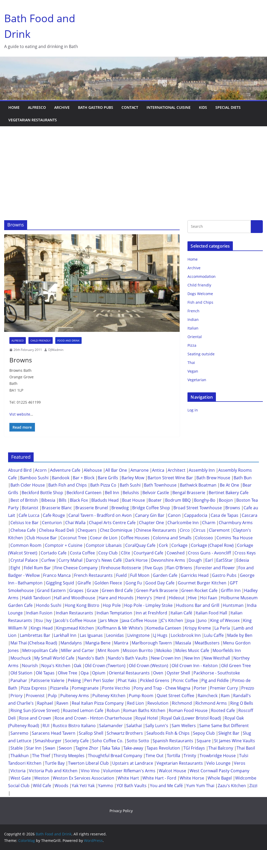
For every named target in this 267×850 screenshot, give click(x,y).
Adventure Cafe (65, 470)
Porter (200, 688)
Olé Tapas (45, 673)
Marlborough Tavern (152, 643)
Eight (15, 568)
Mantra (121, 643)
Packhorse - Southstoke (216, 673)
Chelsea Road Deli (56, 530)
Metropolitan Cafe (40, 650)
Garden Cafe (165, 575)
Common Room (25, 545)
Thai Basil (245, 748)
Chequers (86, 530)
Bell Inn (112, 492)
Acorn (41, 470)
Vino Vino (90, 771)
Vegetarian (196, 379)
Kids (203, 107)
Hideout (177, 598)
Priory (16, 695)
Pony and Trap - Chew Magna (162, 688)
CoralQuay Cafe (140, 545)
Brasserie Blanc (57, 508)
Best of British (24, 500)
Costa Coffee (82, 553)
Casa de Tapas (224, 515)
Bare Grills (108, 478)
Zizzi (253, 785)
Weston (41, 778)
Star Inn (33, 748)
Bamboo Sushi (34, 478)
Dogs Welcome (200, 293)
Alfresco (37, 107)
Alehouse (93, 470)
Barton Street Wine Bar (170, 478)
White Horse (192, 778)
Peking (74, 680)
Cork (163, 545)
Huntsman (233, 605)
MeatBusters (207, 643)
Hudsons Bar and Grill (197, 605)
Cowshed (176, 553)
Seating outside (201, 353)
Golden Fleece (108, 583)
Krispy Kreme (198, 628)
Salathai (134, 725)
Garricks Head (195, 575)
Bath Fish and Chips (67, 485)
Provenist (35, 695)
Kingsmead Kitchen (75, 628)
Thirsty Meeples (68, 755)
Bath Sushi (130, 485)
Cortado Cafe (53, 553)
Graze (92, 590)
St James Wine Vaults (234, 741)
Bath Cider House (27, 485)
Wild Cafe (42, 785)
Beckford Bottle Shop (42, 492)
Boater (155, 500)
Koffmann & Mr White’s (120, 628)
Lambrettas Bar (35, 635)
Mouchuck (20, 658)
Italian (192, 328)
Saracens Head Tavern (53, 733)
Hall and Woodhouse (74, 598)
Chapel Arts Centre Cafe (112, 522)
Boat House (133, 500)
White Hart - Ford (159, 778)
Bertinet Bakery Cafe (228, 492)
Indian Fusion (39, 613)
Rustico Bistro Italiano (74, 725)
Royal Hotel (146, 718)
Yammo (105, 785)
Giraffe (84, 583)
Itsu (39, 620)
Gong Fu (133, 583)
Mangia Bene (98, 643)
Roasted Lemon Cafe (83, 710)
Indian (193, 319)
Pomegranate (85, 688)
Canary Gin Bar (150, 515)
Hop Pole (112, 605)
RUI (46, 725)
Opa (85, 673)
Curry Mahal (70, 560)
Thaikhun (19, 755)
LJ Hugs (160, 635)
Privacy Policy (121, 810)
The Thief (41, 755)
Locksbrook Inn (186, 635)
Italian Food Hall (211, 613)
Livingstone (138, 635)
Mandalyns (71, 643)
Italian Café (181, 613)
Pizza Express (34, 688)
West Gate (20, 778)
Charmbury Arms (236, 522)
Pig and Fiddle (215, 680)
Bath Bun (243, 478)
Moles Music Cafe (192, 650)
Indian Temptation (114, 613)
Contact (130, 107)
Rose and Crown (35, 718)
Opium (98, 673)
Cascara (249, 515)
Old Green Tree (236, 665)
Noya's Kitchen (55, 665)
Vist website (19, 414)
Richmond (182, 703)
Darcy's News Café (104, 560)
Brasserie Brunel (91, 508)
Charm (208, 522)
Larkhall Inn (65, 635)
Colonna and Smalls (172, 538)
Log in (192, 410)
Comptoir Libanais (104, 545)
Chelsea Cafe (22, 530)
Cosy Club (108, 553)
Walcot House (172, 771)
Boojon (226, 500)
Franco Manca (57, 575)
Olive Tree (67, 673)
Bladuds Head (105, 500)
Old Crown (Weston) (148, 665)
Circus (199, 530)
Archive (62, 107)
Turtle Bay (55, 763)
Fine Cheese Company (76, 568)
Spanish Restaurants (173, 741)
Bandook (60, 478)
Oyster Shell (178, 673)
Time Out (154, 755)
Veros (239, 763)
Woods (61, 785)
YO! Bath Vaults (132, 785)
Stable (16, 748)
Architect (176, 470)
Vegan (192, 371)
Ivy (48, 620)
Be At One (229, 485)
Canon (174, 515)
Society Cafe (77, 741)
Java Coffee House (139, 620)
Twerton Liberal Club (88, 763)
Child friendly (41, 340)
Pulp (52, 695)
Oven (158, 673)
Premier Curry (224, 688)
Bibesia (48, 500)
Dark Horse (136, 560)
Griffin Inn (231, 590)
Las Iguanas (91, 635)
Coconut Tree (73, 538)
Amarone (139, 470)
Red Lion (135, 703)
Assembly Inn (202, 470)
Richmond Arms (211, 703)
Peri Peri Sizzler (99, 680)
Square (204, 741)
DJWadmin (55, 350)
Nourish (30, 665)
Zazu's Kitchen (232, 785)
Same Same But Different (224, 725)
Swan (50, 748)
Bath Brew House (213, 478)
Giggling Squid (60, 583)
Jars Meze (109, 620)
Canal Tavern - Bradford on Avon (100, 515)
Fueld (121, 575)
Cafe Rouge (54, 515)
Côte (125, 553)
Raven (62, 703)
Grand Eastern (51, 590)
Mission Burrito (138, 650)
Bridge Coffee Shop (151, 508)
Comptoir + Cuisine (63, 545)
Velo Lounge (218, 763)
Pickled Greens (154, 680)
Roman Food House (188, 710)
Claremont (219, 530)
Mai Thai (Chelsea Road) (33, 643)
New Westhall (216, 658)
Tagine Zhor (86, 748)
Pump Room (141, 695)
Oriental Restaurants (129, 673)
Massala (183, 643)
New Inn (192, 658)
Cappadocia (195, 515)
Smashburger (48, 741)
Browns (20, 360)
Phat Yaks (127, 680)
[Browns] (92, 283)
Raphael (45, 703)
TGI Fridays (194, 748)
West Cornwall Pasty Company (219, 771)
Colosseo (204, 538)
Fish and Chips (200, 302)
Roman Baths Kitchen (144, 710)
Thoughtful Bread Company (115, 755)
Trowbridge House (217, 755)
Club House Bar (41, 538)
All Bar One (116, 470)
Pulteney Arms (74, 695)
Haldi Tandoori (36, 598)
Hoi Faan (208, 598)
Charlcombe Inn (183, 522)
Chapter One (151, 522)
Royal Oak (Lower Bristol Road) (191, 718)
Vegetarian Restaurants (32, 119)
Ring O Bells (241, 703)
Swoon (65, 748)
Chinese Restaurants (156, 530)
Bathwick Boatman (198, 485)
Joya (190, 620)
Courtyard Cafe (148, 553)
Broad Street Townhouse (197, 508)
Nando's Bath (91, 658)
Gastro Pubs (224, 575)
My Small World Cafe (54, 658)
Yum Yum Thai (200, 785)
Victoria (18, 771)
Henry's (144, 598)
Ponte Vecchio (116, 688)
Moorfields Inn (227, 650)
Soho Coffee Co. (107, 741)
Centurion (52, 522)
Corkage (179, 545)
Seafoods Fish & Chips (168, 733)
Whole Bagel (220, 778)
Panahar (18, 680)
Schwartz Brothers (125, 733)
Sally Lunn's (156, 725)
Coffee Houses (135, 538)
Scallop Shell (91, 733)
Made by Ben (239, 635)
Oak (77, 665)
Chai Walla (75, 522)
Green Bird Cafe (117, 590)
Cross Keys (245, 553)
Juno (202, 620)
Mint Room (108, 650)
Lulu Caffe (214, 635)
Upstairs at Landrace (132, 763)
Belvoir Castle (155, 492)
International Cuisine (169, 107)
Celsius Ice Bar (24, 522)
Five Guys (153, 568)
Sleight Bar (228, 733)
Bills (62, 500)
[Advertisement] (133, 165)
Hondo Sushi (48, 605)
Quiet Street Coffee (175, 695)
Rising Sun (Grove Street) (34, 710)
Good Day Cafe (159, 583)
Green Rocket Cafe (199, 590)
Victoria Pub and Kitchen (53, 771)
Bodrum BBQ (178, 500)
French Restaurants (93, 575)
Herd (160, 598)
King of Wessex (225, 620)
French (193, 310)
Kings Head (42, 628)
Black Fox (79, 500)
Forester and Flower (215, 568)
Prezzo (247, 688)
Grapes (76, 590)
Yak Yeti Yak (83, 785)
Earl (209, 560)
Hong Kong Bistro (82, 605)
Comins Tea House (234, 538)
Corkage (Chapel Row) (212, 545)
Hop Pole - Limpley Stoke (148, 605)
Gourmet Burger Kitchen (202, 583)
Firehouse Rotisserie (121, 568)
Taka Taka (111, 748)
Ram (225, 695)
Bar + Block (83, 478)
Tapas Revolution (163, 748)
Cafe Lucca (29, 515)
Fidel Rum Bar (37, 568)
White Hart (128, 778)
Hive (192, 598)
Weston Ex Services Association (83, 778)
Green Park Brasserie (157, 590)
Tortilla (173, 755)
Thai (191, 362)
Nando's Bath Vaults (128, 658)
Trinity (190, 755)
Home (14, 107)
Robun (113, 710)
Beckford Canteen (83, 492)
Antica (158, 470)
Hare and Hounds (116, 598)
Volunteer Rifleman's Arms (129, 771)
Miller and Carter (77, 650)
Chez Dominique (116, 530)
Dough (195, 560)
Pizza (191, 345)
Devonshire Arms (168, 560)
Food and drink (68, 340)
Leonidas (115, 635)
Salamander (111, 725)
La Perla (222, 628)
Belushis (131, 492)
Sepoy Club (204, 733)
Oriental (194, 336)
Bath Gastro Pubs (95, 107)
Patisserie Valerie (47, 680)
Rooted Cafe (223, 710)
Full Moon (139, 575)
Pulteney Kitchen (108, 695)
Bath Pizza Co (103, 485)
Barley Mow (133, 478)
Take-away (133, 748)
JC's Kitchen (171, 620)
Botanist (30, 508)
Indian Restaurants (74, 613)
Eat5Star (224, 560)
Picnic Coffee (185, 680)
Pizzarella (59, 688)
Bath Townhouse (160, 485)
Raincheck (207, 695)
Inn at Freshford (151, 613)
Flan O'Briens (179, 568)
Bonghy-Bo (204, 500)
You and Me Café (166, 785)
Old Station (21, 673)
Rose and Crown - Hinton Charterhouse (93, 718)
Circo (185, 530)
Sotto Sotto (138, 741)
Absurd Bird (20, 470)
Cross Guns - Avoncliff (209, 553)
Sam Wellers (184, 725)
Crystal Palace (24, 560)
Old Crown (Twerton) (105, 665)
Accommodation (201, 276)
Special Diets (228, 107)
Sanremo (19, 733)
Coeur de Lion (103, 538)
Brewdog (120, 508)
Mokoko (164, 650)
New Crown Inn (166, 658)
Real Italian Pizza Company (98, 703)
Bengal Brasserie (188, 492)
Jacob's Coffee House (75, 620)
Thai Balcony (220, 748)
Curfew (48, 560)
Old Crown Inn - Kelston (195, 665)
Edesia (242, 560)
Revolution (157, 703)
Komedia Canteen (163, 628)
